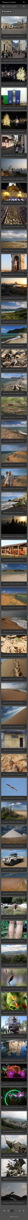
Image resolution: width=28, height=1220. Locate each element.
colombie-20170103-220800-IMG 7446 (14, 1203)
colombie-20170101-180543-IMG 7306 (14, 965)
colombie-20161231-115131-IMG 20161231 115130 (14, 941)
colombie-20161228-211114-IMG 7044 (14, 679)
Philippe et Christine (9, 2)
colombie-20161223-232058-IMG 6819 (14, 274)
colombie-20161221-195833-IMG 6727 (14, 155)
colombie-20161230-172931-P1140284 (14, 917)
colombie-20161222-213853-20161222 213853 (14, 227)
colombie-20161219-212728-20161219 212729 (14, 84)
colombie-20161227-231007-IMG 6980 (14, 536)
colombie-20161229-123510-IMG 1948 (14, 798)
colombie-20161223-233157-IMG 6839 (14, 298)
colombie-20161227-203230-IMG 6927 (14, 465)
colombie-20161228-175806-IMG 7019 (14, 608)
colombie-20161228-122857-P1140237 (14, 560)
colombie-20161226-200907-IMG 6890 (14, 393)
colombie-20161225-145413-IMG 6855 (14, 322)
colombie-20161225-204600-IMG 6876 (14, 346)
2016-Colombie (11, 7)
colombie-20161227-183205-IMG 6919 (14, 441)
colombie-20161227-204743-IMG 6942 (14, 489)
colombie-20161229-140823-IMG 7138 (14, 822)
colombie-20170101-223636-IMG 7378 (14, 1060)
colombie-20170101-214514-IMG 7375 (14, 1036)
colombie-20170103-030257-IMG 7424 (14, 1107)
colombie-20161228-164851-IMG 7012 (14, 584)
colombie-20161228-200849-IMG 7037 (14, 631)
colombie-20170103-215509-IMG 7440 (14, 1179)
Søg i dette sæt (8, 11)
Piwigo (16, 1217)
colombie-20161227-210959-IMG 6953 (14, 512)
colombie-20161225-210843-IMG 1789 (14, 369)
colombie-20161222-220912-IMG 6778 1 (14, 250)
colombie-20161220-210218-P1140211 (14, 108)
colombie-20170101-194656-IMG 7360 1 (14, 1012)
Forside (3, 6)
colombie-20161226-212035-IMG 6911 (14, 417)
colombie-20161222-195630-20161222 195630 (14, 203)
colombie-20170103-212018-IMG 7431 (14, 1131)
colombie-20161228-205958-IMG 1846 (14, 655)
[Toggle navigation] (24, 2)
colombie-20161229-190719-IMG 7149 (14, 893)
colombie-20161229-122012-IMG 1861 (14, 774)
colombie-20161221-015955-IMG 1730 (14, 131)
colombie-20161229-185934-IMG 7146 (14, 870)
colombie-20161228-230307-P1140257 (14, 750)
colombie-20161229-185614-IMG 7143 (14, 846)
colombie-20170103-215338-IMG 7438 (14, 1155)
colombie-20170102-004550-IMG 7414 (14, 1084)
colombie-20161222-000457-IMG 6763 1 (14, 179)
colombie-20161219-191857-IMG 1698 (14, 36)
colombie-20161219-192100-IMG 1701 (14, 60)
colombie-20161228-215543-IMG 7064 (14, 727)
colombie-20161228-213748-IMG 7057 (14, 703)
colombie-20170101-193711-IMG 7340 (14, 989)
